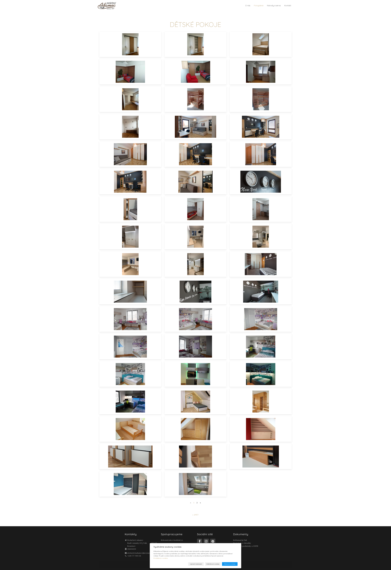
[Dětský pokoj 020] (261, 429)
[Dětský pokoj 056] (261, 99)
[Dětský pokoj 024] (195, 401)
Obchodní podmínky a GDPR (245, 546)
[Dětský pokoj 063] (195, 44)
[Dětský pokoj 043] (130, 236)
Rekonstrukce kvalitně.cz (172, 540)
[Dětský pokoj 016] (130, 484)
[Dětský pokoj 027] (195, 374)
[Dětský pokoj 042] (195, 236)
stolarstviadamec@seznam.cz (140, 553)
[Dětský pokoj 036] (195, 291)
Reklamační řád (240, 540)
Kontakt (287, 5)
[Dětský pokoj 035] (261, 291)
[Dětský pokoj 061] (130, 71)
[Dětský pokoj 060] (195, 71)
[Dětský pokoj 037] (130, 291)
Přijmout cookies (229, 564)
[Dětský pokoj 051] (195, 154)
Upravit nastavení (196, 564)
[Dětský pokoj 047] (261, 181)
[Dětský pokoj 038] (261, 264)
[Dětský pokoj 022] (130, 429)
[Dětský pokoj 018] (195, 456)
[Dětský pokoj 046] (130, 209)
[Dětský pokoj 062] (261, 44)
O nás (247, 5)
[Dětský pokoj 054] (195, 126)
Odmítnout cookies (212, 564)
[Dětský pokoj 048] (195, 181)
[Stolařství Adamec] (107, 5)
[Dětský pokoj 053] (261, 126)
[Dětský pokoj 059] (261, 71)
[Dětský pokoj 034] (130, 319)
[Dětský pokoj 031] (130, 346)
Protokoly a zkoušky (242, 543)
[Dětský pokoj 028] (130, 374)
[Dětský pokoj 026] (261, 374)
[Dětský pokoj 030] (195, 346)
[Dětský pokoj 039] (195, 264)
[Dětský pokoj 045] (195, 209)
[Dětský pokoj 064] (130, 44)
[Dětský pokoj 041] (261, 236)
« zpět (195, 515)
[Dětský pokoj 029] (261, 346)
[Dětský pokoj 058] (130, 99)
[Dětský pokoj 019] (130, 456)
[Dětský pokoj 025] (130, 401)
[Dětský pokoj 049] (130, 181)
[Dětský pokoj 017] (261, 456)
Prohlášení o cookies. (160, 558)
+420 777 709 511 (134, 556)
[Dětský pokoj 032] (261, 319)
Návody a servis (274, 5)
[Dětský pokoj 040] (130, 264)
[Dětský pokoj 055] (130, 126)
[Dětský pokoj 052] (130, 154)
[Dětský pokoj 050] (261, 154)
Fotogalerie (258, 5)
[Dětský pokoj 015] (195, 484)
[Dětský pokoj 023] (261, 401)
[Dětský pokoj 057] (195, 99)
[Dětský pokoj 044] (261, 209)
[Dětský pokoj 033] (195, 319)
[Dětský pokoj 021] (195, 429)
